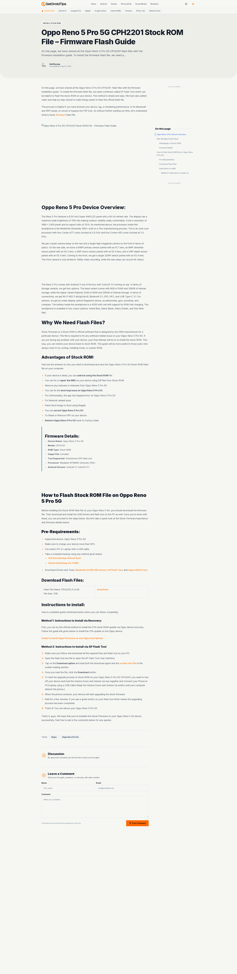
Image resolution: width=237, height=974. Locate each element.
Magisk (87, 11)
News (93, 4)
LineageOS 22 (75, 11)
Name (44, 783)
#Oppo (54, 737)
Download (102, 589)
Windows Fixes (154, 11)
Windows (154, 4)
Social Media (141, 4)
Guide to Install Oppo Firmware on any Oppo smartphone (72, 638)
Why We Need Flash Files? (167, 139)
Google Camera (100, 11)
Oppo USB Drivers (138, 570)
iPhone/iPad (126, 4)
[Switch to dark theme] (193, 3)
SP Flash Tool (115, 570)
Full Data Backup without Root (64, 558)
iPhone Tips (140, 11)
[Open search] (186, 3)
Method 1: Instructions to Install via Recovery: (174, 174)
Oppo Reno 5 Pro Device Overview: (171, 134)
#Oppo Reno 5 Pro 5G (70, 737)
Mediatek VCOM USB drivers (91, 570)
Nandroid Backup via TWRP (63, 563)
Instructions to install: (167, 168)
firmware (61, 114)
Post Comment (139, 823)
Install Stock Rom (52, 23)
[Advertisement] (95, 272)
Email (98, 783)
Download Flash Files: (168, 164)
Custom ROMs (115, 11)
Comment (45, 794)
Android (103, 4)
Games (114, 4)
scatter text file (128, 663)
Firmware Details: (166, 148)
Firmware (128, 11)
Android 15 (62, 11)
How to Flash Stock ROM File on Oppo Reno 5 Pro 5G (175, 153)
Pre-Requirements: (166, 160)
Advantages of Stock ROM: (170, 143)
